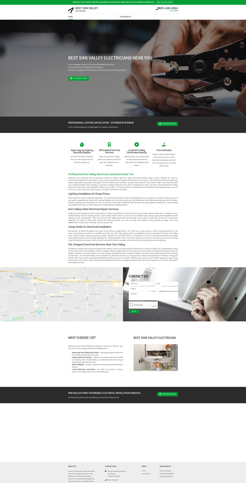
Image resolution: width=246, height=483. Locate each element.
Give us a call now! (164, 2)
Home (70, 16)
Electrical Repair (165, 471)
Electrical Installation (167, 474)
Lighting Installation (166, 477)
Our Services (125, 16)
